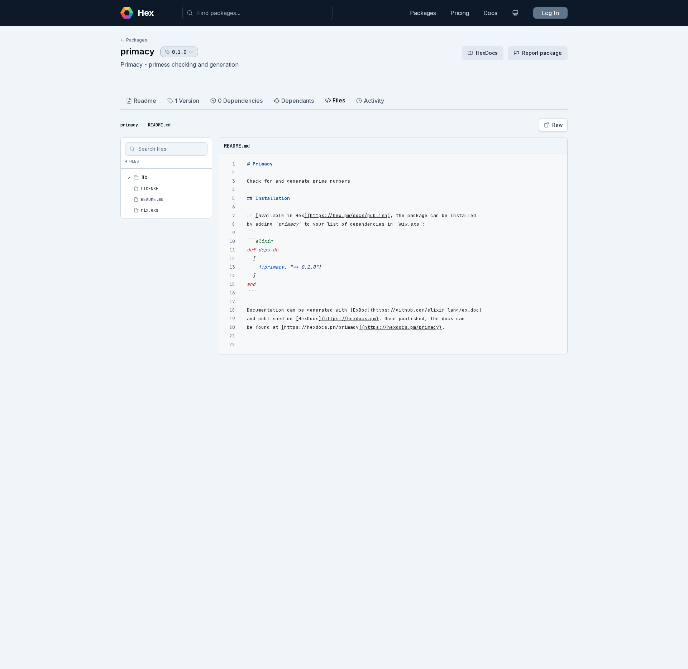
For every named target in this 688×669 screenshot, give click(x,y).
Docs (490, 12)
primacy (137, 51)
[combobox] (257, 13)
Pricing (459, 12)
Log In (550, 12)
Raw (557, 125)
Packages (423, 12)
